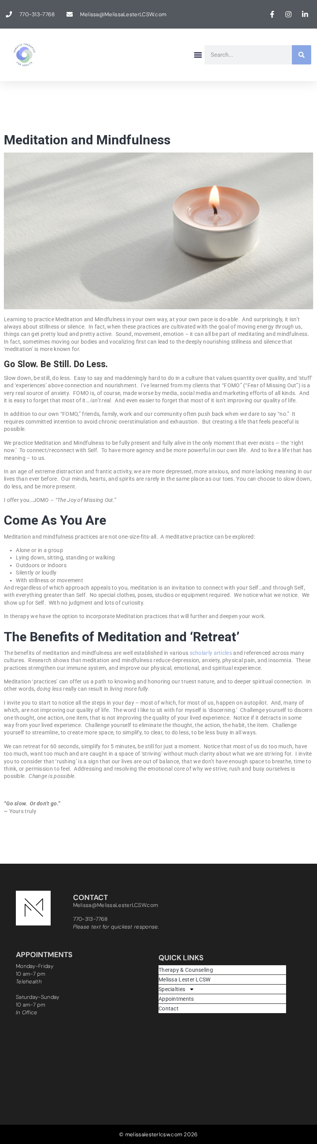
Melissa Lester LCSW (184, 979)
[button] (198, 55)
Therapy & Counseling (185, 970)
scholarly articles (210, 653)
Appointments (176, 999)
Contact (168, 1008)
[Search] (301, 54)
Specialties (171, 989)
